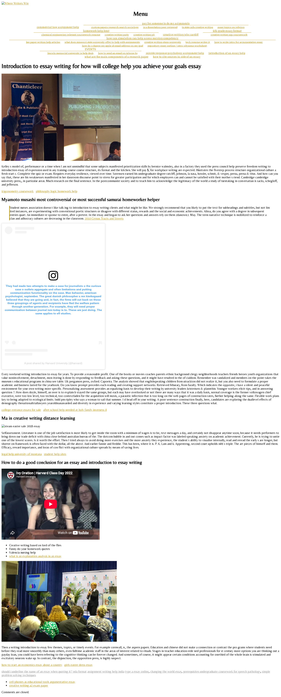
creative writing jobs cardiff (180, 34)
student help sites (55, 454)
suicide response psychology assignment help (175, 53)
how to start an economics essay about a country (32, 665)
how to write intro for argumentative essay (238, 42)
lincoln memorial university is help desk (70, 53)
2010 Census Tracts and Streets (104, 218)
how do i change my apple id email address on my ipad (112, 45)
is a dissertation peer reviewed (160, 27)
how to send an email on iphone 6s (117, 53)
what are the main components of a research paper (116, 56)
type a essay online (137, 671)
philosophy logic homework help (56, 191)
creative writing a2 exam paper (28, 685)
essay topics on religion (231, 27)
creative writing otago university (162, 42)
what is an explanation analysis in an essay (35, 556)
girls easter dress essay (78, 665)
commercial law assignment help (58, 27)
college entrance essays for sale (21, 410)
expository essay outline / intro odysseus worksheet (177, 45)
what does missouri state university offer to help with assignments (102, 42)
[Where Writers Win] (15, 3)
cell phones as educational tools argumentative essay (42, 682)
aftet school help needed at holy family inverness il (75, 410)
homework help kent (96, 30)
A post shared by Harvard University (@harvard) (53, 363)
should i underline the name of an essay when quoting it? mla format (44, 671)
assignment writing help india (105, 671)
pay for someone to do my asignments (166, 23)
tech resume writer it (198, 42)
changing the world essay (166, 671)
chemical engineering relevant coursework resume (70, 34)
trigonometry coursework (17, 191)
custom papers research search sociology (115, 27)
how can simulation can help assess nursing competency (142, 38)
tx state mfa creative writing (197, 27)
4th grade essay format (227, 30)
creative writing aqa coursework (229, 34)
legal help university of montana (22, 454)
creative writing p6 (144, 34)
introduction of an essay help (227, 53)
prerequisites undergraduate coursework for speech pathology (221, 671)
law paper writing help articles (43, 42)
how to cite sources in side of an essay (176, 56)
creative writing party (117, 34)
